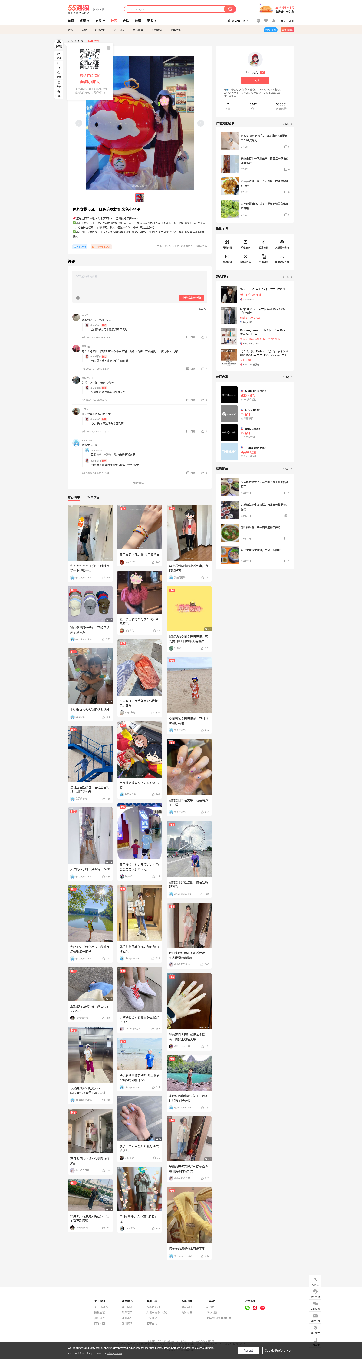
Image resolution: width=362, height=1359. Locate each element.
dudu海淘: (95, 325)
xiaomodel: (96, 450)
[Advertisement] (255, 599)
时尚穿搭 (81, 246)
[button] (100, 9)
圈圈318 (86, 346)
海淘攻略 (100, 29)
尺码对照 (227, 247)
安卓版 (210, 1307)
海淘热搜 (186, 1312)
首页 (70, 41)
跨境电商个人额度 (157, 1312)
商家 (98, 21)
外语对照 (263, 262)
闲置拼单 (138, 29)
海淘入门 (186, 1307)
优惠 (83, 21)
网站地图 (99, 1323)
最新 (84, 29)
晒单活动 (175, 29)
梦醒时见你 (87, 378)
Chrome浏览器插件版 (218, 1318)
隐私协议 (99, 1312)
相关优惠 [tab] (93, 497)
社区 (70, 29)
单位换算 (245, 247)
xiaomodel (87, 440)
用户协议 (99, 1318)
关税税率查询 (282, 247)
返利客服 (127, 1318)
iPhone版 (211, 1312)
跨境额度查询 (282, 262)
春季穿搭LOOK (102, 246)
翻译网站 (227, 262)
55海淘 (78, 9)
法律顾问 (127, 1323)
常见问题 (127, 1307)
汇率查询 (263, 247)
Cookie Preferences (278, 1351)
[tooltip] (90, 71)
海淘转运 (157, 29)
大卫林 (85, 409)
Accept (248, 1351)
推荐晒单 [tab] (74, 497)
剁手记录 (119, 29)
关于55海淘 (101, 1307)
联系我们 (127, 1312)
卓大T (85, 315)
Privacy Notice (114, 1353)
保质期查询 (245, 262)
